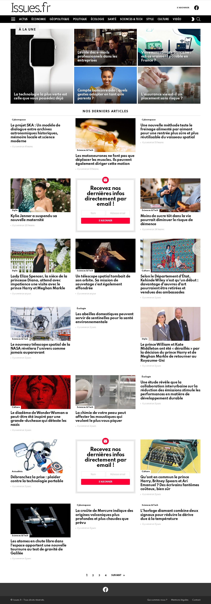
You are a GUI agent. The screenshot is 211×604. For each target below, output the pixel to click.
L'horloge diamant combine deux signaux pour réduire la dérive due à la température (169, 515)
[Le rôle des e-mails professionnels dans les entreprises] (105, 47)
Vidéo (177, 19)
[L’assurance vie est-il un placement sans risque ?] (169, 85)
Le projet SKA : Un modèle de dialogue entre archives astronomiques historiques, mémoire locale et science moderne (35, 133)
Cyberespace (19, 120)
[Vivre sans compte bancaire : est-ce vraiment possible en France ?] (169, 47)
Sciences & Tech (131, 19)
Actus (23, 19)
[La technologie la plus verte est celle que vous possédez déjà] (42, 66)
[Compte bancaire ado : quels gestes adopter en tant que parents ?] (105, 85)
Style (150, 19)
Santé (112, 19)
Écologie (97, 19)
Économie (38, 19)
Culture (163, 19)
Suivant (116, 575)
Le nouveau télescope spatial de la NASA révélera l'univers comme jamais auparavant (40, 348)
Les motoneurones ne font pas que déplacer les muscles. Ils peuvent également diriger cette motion (105, 160)
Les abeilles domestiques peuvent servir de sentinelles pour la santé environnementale (104, 318)
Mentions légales (179, 600)
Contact (196, 600)
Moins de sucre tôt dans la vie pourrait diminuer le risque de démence (166, 220)
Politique (80, 19)
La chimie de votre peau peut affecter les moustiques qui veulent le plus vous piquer (100, 417)
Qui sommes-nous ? (157, 600)
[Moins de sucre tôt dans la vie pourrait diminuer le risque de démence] (170, 195)
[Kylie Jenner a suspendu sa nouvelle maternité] (41, 195)
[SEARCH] (198, 19)
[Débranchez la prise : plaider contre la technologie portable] (41, 456)
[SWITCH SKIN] (193, 19)
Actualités (17, 471)
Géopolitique (59, 19)
